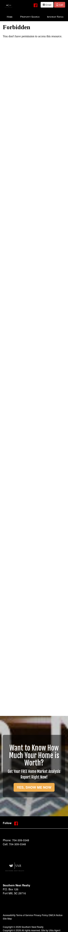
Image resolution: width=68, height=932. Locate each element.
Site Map (7, 918)
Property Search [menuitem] (29, 16)
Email (48, 4)
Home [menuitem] (10, 16)
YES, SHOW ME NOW (34, 787)
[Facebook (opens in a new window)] (35, 4)
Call (60, 4)
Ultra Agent (54, 930)
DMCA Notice (56, 915)
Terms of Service (24, 915)
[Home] (8, 5)
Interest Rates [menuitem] (55, 16)
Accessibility (9, 915)
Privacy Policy (41, 915)
